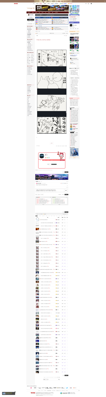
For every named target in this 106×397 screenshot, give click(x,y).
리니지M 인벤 (31, 14)
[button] (44, 204)
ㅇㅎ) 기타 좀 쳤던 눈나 (44, 250)
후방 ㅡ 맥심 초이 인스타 (44, 294)
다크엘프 (29, 57)
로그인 (86, 3)
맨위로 (63, 194)
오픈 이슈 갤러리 (29, 86)
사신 (28, 62)
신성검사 (29, 60)
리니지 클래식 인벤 (29, 67)
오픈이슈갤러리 (66, 31)
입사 (57, 337)
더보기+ (50, 197)
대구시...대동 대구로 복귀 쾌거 (45, 278)
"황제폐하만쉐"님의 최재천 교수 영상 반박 (47, 272)
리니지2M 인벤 (29, 71)
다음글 (38, 194)
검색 (33, 23)
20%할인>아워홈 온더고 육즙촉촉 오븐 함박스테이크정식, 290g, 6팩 (74, 102)
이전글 (42, 194)
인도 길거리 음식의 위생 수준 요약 (46, 328)
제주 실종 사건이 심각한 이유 (45, 334)
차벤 (27, 99)
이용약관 (45, 390)
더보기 (49, 157)
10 (57, 377)
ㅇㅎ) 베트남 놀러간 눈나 (44, 263)
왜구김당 (58, 244)
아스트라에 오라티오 (29, 114)
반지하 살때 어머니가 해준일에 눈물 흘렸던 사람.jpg (48, 350)
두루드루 (58, 328)
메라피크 (58, 356)
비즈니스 (42, 390)
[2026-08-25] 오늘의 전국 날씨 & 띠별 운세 (47, 331)
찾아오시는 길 (63, 390)
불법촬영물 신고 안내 (58, 390)
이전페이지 (59, 194)
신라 (37, 33)
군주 (28, 54)
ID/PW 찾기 (32, 21)
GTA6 (28, 115)
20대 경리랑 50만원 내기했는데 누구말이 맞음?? (47, 365)
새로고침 (67, 181)
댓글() (66, 35)
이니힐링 (47, 157)
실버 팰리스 (28, 110)
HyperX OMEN (29, 107)
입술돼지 (58, 294)
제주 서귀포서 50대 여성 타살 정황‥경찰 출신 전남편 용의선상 (49, 235)
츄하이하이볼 (58, 272)
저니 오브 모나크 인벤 (29, 74)
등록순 (39, 181)
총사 (32, 57)
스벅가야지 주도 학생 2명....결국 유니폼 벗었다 (47, 244)
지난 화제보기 (61, 17)
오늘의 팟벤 (28, 89)
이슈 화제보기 (65, 17)
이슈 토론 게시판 (29, 46)
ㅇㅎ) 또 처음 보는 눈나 (44, 247)
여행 (27, 102)
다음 (59, 377)
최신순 (41, 181)
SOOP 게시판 (28, 37)
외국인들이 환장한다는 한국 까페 (45, 297)
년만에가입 (58, 325)
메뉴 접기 (62, 160)
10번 (52, 164)
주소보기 (37, 31)
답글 (67, 185)
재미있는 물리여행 (44, 219)
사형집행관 (58, 219)
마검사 (29, 63)
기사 (32, 54)
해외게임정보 (28, 103)
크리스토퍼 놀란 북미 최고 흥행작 (46, 362)
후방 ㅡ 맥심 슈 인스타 (44, 306)
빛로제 (57, 235)
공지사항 (67, 390)
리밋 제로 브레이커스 (29, 111)
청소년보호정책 (53, 390)
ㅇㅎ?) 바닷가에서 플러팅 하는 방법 (46, 356)
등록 (65, 190)
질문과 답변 (29, 43)
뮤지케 (57, 269)
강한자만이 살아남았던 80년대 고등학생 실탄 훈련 (48, 269)
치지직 (28, 98)
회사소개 (39, 390)
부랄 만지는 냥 (43, 241)
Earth (57, 350)
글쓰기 (66, 375)
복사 (39, 31)
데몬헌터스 (58, 275)
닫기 (15, 392)
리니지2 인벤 (28, 70)
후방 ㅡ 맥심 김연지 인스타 (45, 300)
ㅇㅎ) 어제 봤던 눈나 (44, 238)
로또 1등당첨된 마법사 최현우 (45, 275)
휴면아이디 (58, 241)
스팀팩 (57, 238)
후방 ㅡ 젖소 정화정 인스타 (45, 322)
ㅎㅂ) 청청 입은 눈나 (44, 266)
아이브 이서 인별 (43, 359)
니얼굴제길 (58, 331)
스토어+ (78, 31)
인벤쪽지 (45, 157)
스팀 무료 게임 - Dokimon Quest (45, 325)
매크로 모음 (29, 30)
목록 (64, 35)
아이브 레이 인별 (43, 353)
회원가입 (29, 21)
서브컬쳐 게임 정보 (29, 106)
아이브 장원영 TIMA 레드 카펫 (45, 337)
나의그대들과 (58, 334)
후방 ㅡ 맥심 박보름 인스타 (45, 303)
